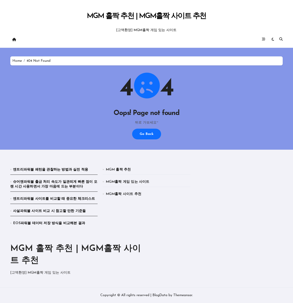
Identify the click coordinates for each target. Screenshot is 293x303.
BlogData (160, 295)
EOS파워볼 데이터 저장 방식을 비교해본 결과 (49, 223)
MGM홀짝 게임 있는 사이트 (128, 182)
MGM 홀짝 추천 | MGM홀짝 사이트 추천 (146, 16)
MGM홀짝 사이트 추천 (123, 194)
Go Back (147, 134)
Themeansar (182, 295)
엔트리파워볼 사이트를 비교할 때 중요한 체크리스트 (54, 198)
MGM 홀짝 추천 (118, 169)
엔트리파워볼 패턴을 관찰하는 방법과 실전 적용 (50, 169)
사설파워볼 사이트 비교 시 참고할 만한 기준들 (49, 211)
